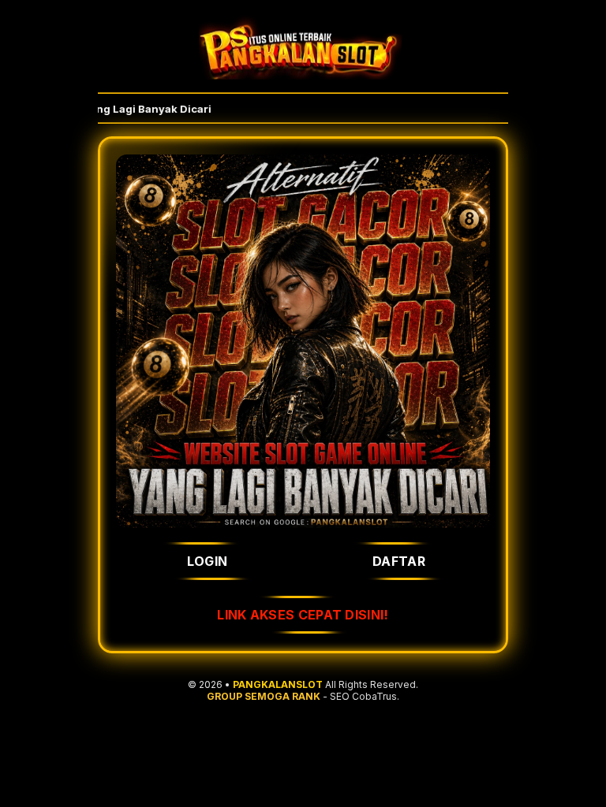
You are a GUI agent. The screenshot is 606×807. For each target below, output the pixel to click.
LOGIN (207, 561)
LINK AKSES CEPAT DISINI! (302, 615)
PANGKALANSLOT (278, 684)
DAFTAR (398, 561)
